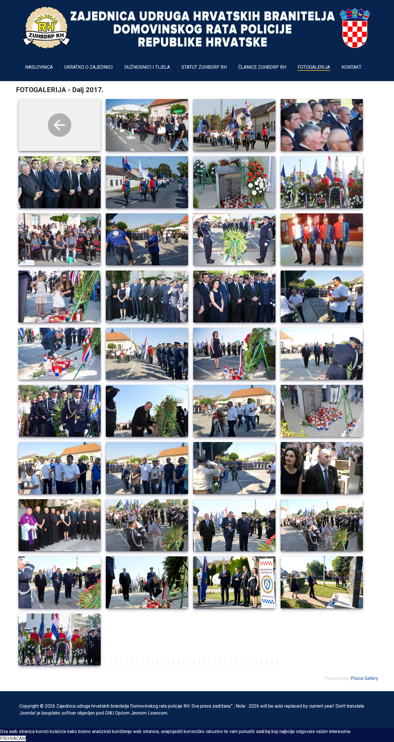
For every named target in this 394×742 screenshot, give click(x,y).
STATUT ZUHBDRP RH (204, 67)
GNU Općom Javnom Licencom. (136, 713)
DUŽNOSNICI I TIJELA (147, 67)
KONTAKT (351, 67)
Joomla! (27, 713)
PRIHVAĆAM (13, 738)
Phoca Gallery (364, 678)
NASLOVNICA (39, 67)
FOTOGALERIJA (314, 67)
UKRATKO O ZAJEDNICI (88, 67)
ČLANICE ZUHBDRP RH (262, 67)
